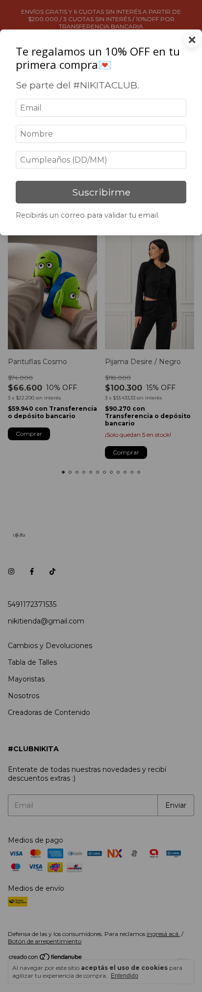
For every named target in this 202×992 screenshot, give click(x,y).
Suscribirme (101, 192)
